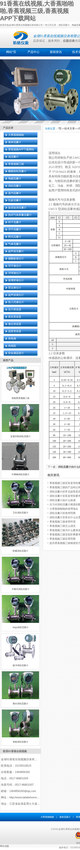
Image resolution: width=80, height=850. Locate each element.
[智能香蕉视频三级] (20, 393)
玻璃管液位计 (16, 280)
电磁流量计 (14, 178)
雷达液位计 (14, 287)
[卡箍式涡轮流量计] (20, 584)
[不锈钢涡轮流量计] (20, 469)
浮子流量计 (14, 229)
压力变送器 (14, 309)
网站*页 (11, 52)
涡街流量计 (14, 185)
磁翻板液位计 (16, 258)
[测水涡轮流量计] (20, 698)
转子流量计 (14, 222)
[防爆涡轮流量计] (20, 545)
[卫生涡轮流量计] (20, 507)
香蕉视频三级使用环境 (62, 521)
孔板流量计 (14, 200)
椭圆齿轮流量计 (17, 171)
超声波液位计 (16, 294)
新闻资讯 (56, 52)
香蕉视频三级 (16, 163)
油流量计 (13, 156)
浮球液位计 (14, 273)
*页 (59, 128)
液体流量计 (14, 142)
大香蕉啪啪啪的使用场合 (63, 508)
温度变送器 (14, 331)
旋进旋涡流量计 (17, 207)
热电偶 (12, 338)
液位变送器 (14, 323)
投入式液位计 (16, 302)
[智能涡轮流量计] (20, 736)
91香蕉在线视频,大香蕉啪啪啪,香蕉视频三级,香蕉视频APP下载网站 (37, 11)
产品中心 (33, 52)
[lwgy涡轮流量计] (20, 622)
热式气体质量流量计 (20, 214)
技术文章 (69, 128)
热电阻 (12, 345)
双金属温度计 (16, 353)
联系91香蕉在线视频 (15, 751)
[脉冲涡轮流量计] (20, 660)
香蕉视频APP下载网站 (21, 149)
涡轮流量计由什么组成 (62, 500)
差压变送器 (14, 316)
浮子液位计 (14, 265)
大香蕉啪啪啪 (16, 134)
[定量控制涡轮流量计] (20, 431)
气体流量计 (14, 243)
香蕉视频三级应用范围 (62, 538)
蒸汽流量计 (14, 193)
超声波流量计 (16, 251)
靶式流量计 (14, 236)
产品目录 (8, 127)
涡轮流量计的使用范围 (62, 513)
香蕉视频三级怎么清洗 (62, 525)
